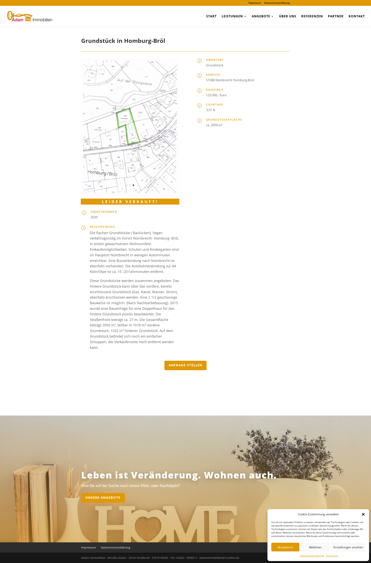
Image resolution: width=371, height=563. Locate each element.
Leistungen (232, 16)
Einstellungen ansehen (348, 547)
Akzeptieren (285, 547)
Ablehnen (315, 547)
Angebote (261, 16)
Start (211, 16)
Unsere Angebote (103, 497)
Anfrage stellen (185, 365)
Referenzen (312, 16)
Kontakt (357, 16)
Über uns (287, 16)
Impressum (332, 555)
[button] (363, 514)
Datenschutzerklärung (312, 555)
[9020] (130, 192)
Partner (336, 16)
